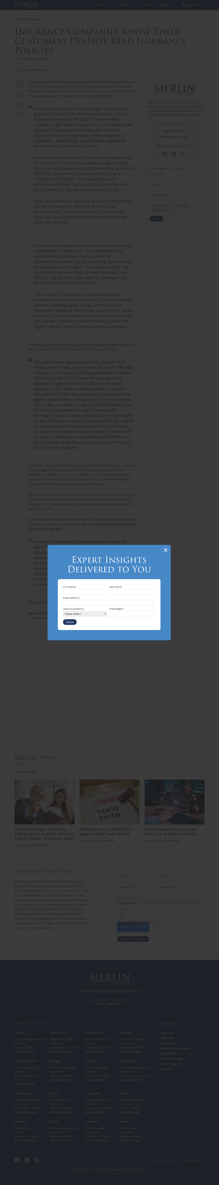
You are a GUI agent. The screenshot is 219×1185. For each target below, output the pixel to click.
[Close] (165, 550)
